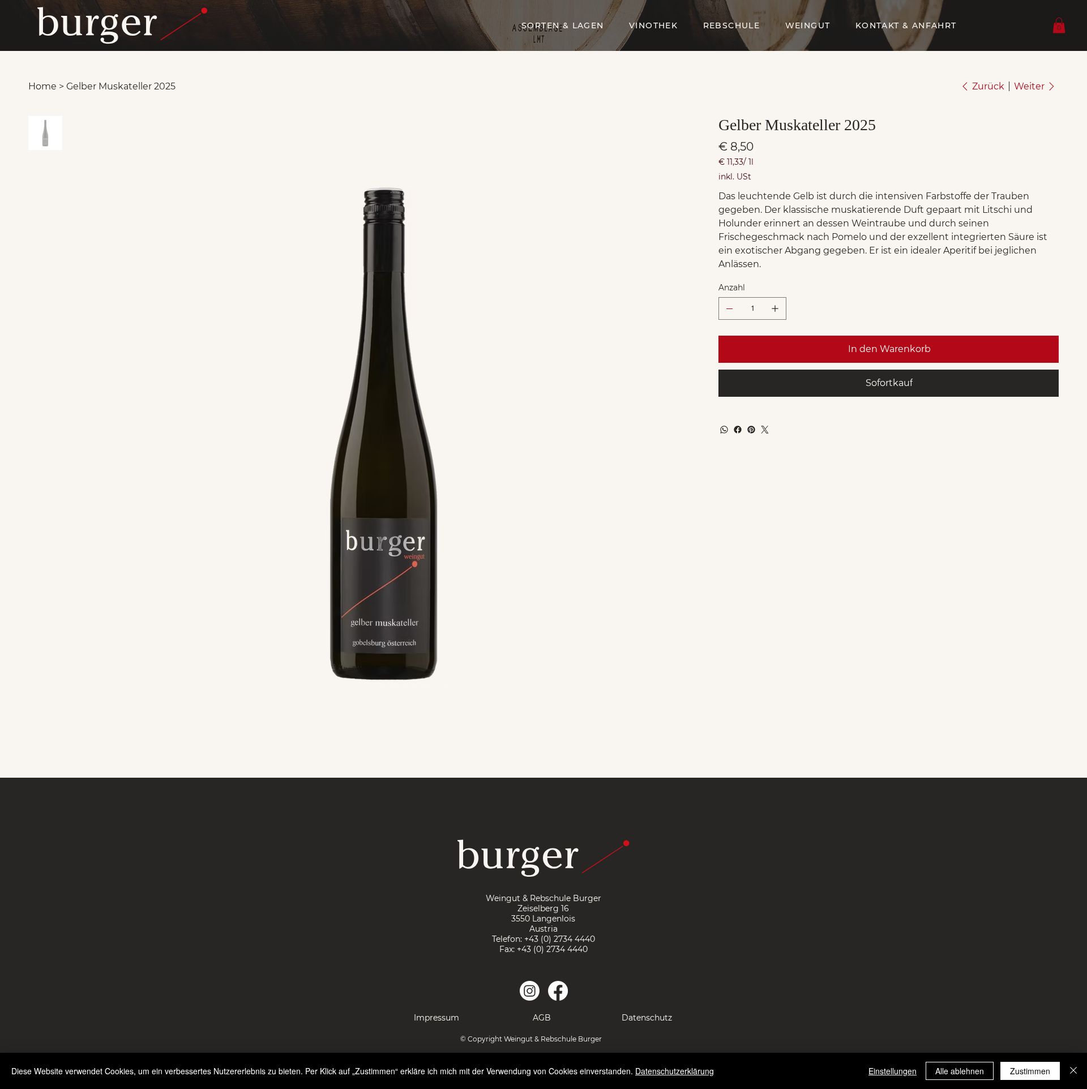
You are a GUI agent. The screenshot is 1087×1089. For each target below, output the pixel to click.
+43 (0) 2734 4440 (559, 939)
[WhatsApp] (724, 429)
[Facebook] (737, 429)
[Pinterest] (751, 429)
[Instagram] (530, 991)
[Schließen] (1073, 1071)
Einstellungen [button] (892, 1071)
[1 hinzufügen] (775, 308)
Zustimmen (1030, 1071)
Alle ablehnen (959, 1071)
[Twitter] (765, 429)
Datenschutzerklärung (674, 1071)
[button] (1058, 25)
